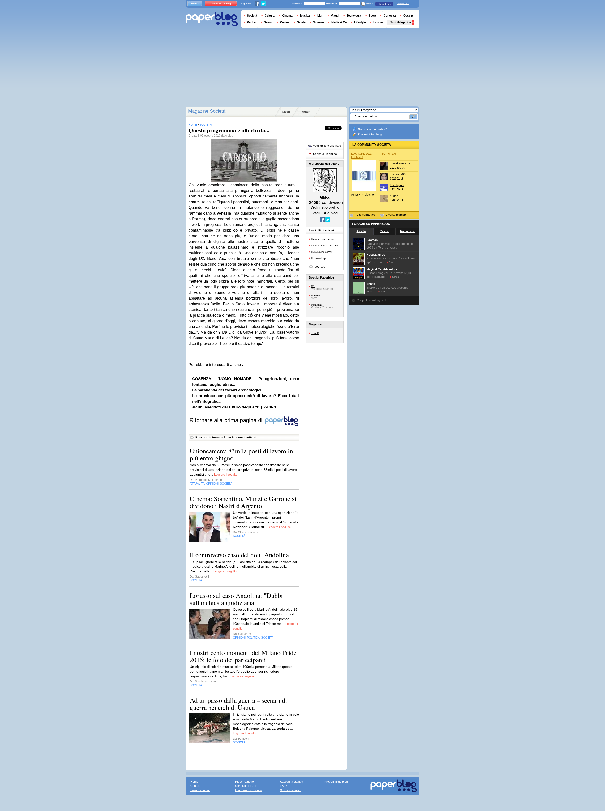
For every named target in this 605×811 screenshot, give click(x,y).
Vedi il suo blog (325, 213)
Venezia (315, 295)
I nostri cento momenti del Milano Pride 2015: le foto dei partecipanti (243, 656)
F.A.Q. (283, 786)
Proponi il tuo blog (370, 134)
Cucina (285, 22)
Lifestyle (360, 22)
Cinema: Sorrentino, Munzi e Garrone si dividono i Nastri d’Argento (243, 502)
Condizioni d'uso (246, 786)
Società (315, 333)
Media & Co (339, 22)
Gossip (408, 15)
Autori (306, 111)
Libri (320, 15)
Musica (305, 15)
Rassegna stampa (291, 781)
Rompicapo (407, 231)
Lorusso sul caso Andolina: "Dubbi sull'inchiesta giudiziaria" (236, 599)
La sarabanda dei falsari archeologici (226, 390)
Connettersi (384, 4)
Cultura (270, 15)
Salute (301, 22)
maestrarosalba (400, 163)
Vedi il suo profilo (325, 207)
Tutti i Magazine (400, 22)
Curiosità (390, 15)
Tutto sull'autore (365, 214)
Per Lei (251, 22)
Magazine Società (206, 111)
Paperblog (212, 19)
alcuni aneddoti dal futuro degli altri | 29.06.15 (235, 407)
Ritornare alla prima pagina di (227, 420)
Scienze (318, 22)
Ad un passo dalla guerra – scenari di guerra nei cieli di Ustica (238, 704)
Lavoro (378, 22)
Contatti (195, 786)
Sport (372, 15)
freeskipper (397, 185)
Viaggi (335, 15)
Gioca (393, 247)
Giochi (286, 111)
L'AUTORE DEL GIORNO (361, 155)
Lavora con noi (200, 790)
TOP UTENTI (390, 153)
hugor (394, 196)
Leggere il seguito (225, 474)
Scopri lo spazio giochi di (373, 300)
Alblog (229, 135)
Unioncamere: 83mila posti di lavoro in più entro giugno (241, 454)
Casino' (384, 231)
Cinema (287, 15)
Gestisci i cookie (290, 790)
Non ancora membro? (372, 129)
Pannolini (316, 304)
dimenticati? (403, 3)
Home (194, 3)
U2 (313, 286)
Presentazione (244, 781)
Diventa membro (396, 214)
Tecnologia (354, 15)
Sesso (268, 22)
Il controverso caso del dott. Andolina (239, 554)
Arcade (361, 231)
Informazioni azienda (248, 790)
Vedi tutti (320, 266)
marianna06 (398, 174)
